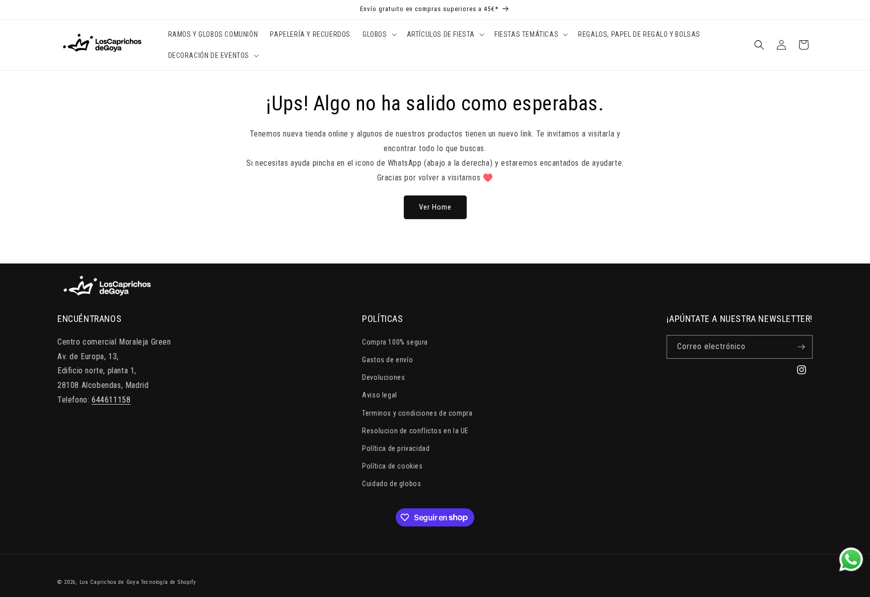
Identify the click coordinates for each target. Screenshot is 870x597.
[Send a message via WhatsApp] (851, 559)
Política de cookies (392, 466)
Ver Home (435, 207)
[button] (378, 34)
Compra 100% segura (395, 342)
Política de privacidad (395, 448)
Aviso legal (379, 395)
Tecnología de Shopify (168, 582)
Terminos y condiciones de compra (417, 413)
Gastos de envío (387, 360)
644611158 (111, 400)
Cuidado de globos (391, 484)
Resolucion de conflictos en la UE (415, 431)
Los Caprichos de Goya (109, 582)
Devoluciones (383, 377)
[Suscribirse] (801, 347)
